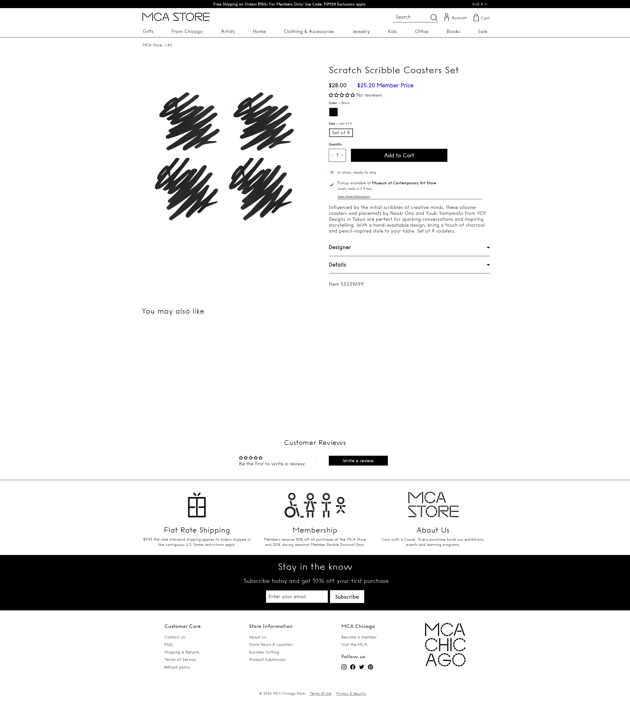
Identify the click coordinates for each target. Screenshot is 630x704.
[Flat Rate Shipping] (197, 502)
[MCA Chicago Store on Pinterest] (370, 667)
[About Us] (433, 502)
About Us (257, 637)
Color (339, 103)
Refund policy (177, 667)
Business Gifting (264, 652)
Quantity (335, 144)
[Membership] (315, 502)
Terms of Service (180, 659)
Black (333, 112)
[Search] (434, 17)
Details (337, 264)
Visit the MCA (354, 644)
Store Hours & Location (271, 644)
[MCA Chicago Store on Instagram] (343, 667)
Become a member (359, 637)
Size (340, 123)
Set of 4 (341, 133)
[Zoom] (226, 148)
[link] (445, 665)
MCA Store (152, 45)
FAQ (168, 644)
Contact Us (174, 637)
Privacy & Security (351, 693)
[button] (342, 95)
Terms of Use (320, 693)
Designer (340, 247)
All (169, 45)
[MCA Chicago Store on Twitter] (361, 667)
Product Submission (267, 659)
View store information (353, 196)
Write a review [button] (358, 460)
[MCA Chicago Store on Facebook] (352, 667)
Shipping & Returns (182, 652)
